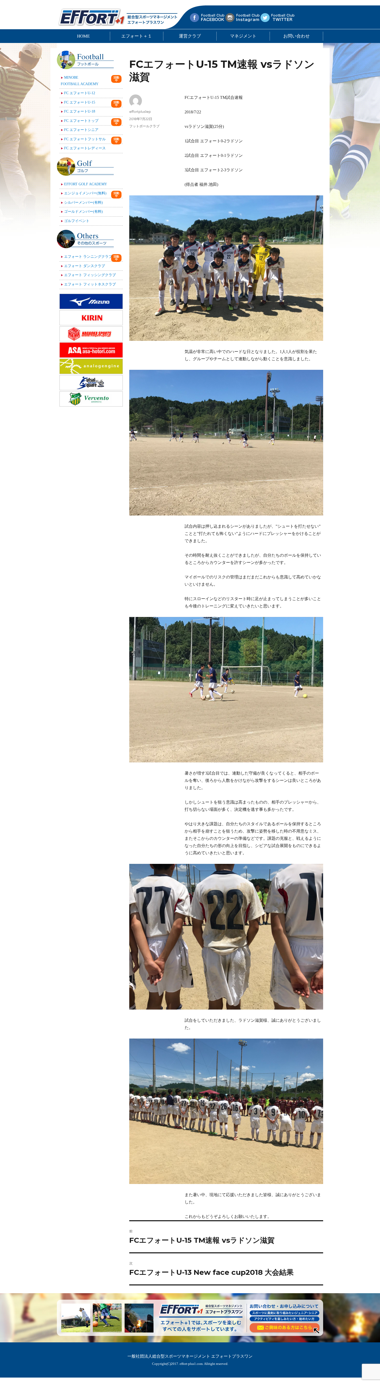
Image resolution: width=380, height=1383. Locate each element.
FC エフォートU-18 (79, 111)
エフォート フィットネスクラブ (90, 284)
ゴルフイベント (76, 221)
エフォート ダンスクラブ (84, 266)
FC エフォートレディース (85, 148)
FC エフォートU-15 (79, 102)
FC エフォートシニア (81, 130)
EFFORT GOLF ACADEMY (85, 184)
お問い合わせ (296, 36)
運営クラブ (190, 36)
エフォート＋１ (136, 36)
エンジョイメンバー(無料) (85, 193)
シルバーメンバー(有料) (83, 202)
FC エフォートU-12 (79, 93)
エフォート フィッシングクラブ (90, 275)
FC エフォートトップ (81, 121)
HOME (83, 36)
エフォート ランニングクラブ (88, 257)
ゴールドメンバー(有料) (83, 212)
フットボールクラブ (144, 126)
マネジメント (243, 36)
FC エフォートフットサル (85, 139)
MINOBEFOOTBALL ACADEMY (79, 81)
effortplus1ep (140, 111)
